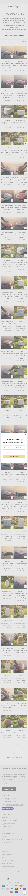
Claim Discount (14, 456)
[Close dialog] (25, 435)
